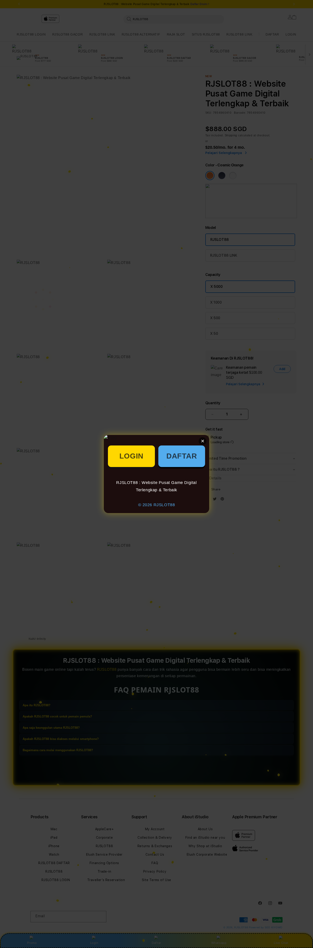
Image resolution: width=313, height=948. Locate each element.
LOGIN (131, 456)
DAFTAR (181, 456)
